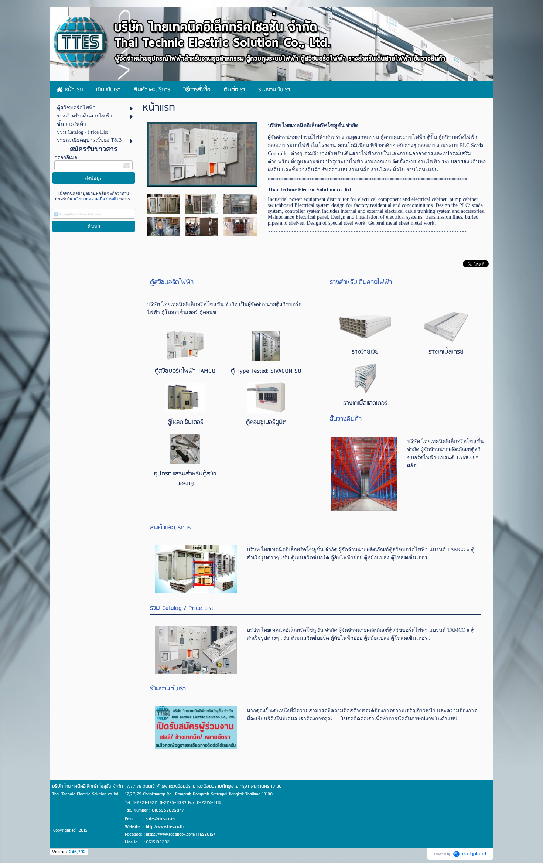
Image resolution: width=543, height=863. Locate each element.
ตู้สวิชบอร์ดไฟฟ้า (172, 282)
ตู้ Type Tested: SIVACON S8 (266, 371)
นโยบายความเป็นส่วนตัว (95, 199)
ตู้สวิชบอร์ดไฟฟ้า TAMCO (185, 371)
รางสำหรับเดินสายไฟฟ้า (361, 282)
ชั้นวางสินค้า (346, 419)
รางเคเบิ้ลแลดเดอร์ (365, 403)
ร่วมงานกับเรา (168, 688)
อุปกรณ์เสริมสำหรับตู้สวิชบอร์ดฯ (185, 479)
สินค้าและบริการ (170, 527)
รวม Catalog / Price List (181, 608)
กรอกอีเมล (66, 157)
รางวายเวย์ (365, 352)
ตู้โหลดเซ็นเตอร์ (185, 422)
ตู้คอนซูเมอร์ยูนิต (266, 422)
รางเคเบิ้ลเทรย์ (446, 352)
